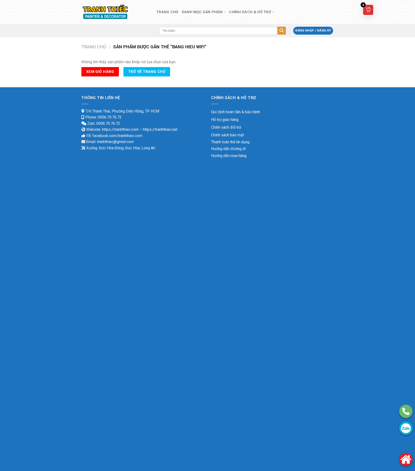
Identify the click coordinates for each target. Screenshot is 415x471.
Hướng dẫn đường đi (228, 148)
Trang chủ (93, 46)
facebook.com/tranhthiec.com (117, 135)
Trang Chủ (167, 12)
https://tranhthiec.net (160, 129)
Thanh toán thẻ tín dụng (230, 142)
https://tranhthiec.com (120, 129)
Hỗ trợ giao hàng (224, 119)
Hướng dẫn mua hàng (228, 155)
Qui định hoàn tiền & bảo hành (235, 112)
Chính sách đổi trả (226, 127)
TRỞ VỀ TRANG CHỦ (146, 71)
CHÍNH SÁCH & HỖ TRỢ (250, 12)
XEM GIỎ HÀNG (100, 71)
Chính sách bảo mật (227, 135)
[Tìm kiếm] (281, 31)
